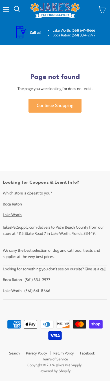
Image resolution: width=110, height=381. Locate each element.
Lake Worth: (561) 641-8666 (73, 30)
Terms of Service (55, 359)
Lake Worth (12, 214)
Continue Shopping (55, 105)
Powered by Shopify (55, 371)
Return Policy (63, 353)
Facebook (87, 353)
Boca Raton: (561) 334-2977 (74, 35)
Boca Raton (12, 204)
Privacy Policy (36, 353)
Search (14, 353)
